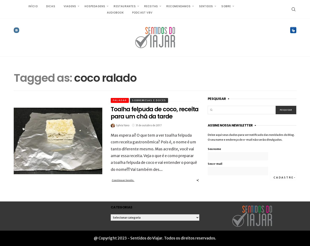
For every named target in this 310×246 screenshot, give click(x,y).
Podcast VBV (142, 12)
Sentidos (206, 6)
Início (33, 6)
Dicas (50, 6)
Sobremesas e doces (149, 100)
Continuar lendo (122, 180)
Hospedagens (95, 6)
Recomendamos (178, 6)
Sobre (226, 6)
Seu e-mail (215, 164)
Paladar (120, 100)
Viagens (70, 6)
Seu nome (214, 149)
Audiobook (115, 12)
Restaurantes (125, 6)
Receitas (151, 6)
